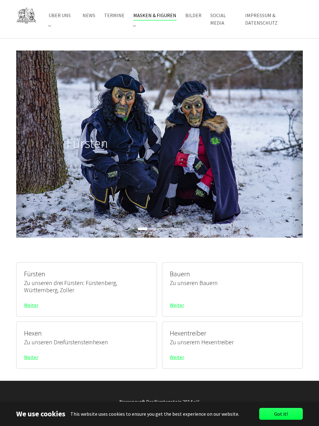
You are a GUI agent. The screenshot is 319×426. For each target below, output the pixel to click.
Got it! (281, 414)
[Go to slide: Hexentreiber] (176, 229)
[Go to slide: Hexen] (165, 229)
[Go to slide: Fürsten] (142, 229)
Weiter (31, 305)
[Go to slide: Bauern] (154, 229)
